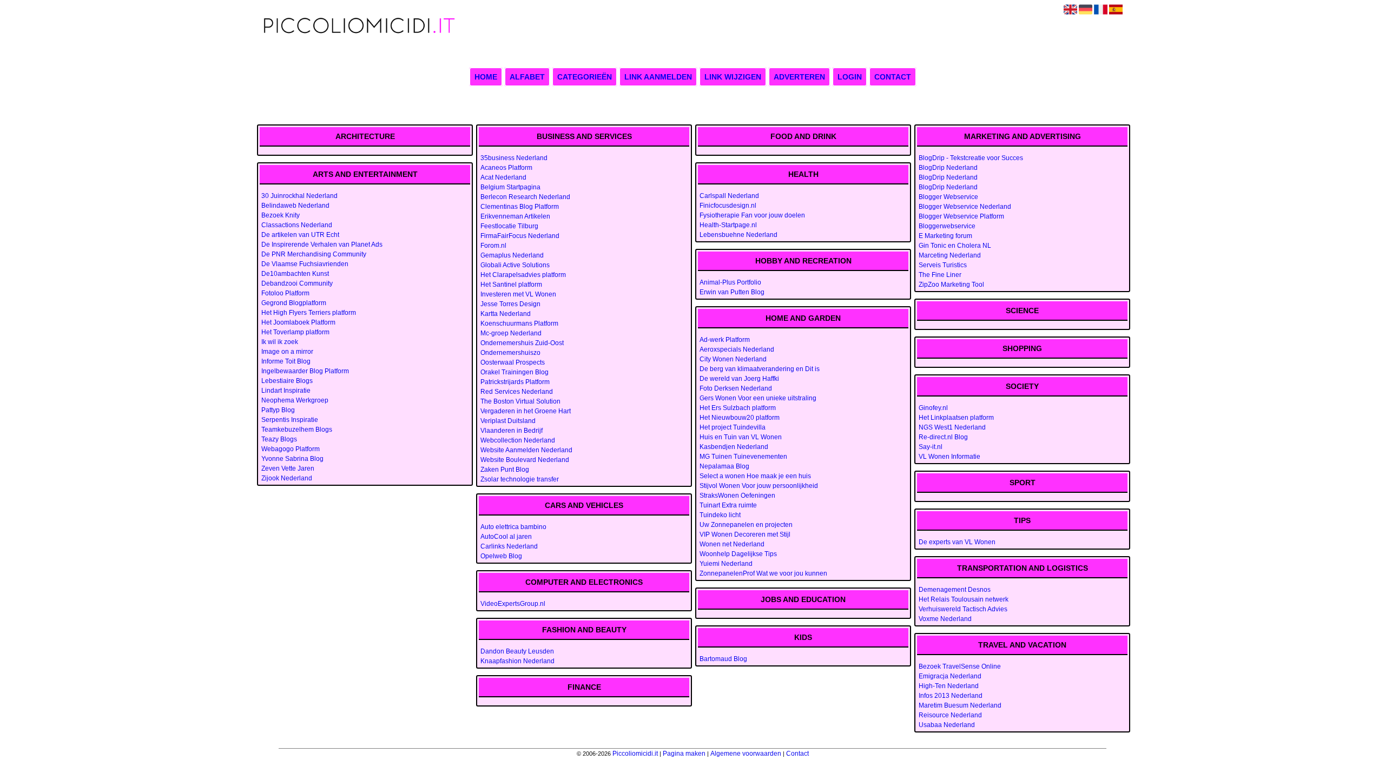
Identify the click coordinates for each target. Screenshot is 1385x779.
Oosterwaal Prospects (512, 362)
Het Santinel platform (511, 284)
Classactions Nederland (296, 225)
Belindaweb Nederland (295, 205)
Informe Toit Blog (286, 361)
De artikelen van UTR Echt (300, 235)
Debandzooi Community (297, 283)
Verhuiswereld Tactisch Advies (963, 609)
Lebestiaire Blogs (287, 381)
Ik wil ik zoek (279, 342)
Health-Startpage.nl (728, 225)
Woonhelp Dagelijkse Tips (738, 554)
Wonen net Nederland (732, 544)
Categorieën (584, 76)
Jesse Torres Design (510, 304)
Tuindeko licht (720, 515)
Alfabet (527, 76)
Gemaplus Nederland (512, 255)
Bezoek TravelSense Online (960, 666)
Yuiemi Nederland (726, 563)
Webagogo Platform (290, 449)
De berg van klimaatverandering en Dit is (760, 369)
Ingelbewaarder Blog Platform (305, 371)
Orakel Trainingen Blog (514, 372)
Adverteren (799, 76)
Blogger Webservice (948, 197)
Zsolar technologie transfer (519, 479)
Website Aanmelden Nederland (526, 450)
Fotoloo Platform (285, 293)
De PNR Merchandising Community (313, 254)
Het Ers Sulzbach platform (738, 408)
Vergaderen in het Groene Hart (525, 411)
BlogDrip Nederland (948, 167)
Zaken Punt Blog (504, 469)
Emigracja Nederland (950, 676)
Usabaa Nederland (947, 725)
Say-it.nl (930, 447)
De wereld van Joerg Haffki (739, 378)
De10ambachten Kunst (295, 274)
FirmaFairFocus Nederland (519, 236)
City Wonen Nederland (733, 359)
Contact (892, 76)
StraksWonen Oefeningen (737, 495)
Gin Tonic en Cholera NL (955, 245)
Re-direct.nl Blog (943, 437)
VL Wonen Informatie (949, 456)
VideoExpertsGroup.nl (512, 604)
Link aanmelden (658, 76)
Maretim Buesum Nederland (960, 705)
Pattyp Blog (278, 410)
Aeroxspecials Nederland (737, 349)
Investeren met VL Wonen (518, 294)
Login (849, 76)
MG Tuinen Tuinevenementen (743, 456)
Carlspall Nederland (729, 196)
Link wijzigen (732, 76)
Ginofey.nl (933, 408)
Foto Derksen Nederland (736, 388)
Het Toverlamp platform (295, 332)
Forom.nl (493, 245)
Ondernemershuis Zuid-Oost (522, 343)
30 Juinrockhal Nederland (299, 196)
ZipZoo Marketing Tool (951, 284)
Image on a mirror (287, 351)
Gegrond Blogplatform (293, 303)
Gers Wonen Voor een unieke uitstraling (758, 398)
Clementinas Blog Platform (519, 206)
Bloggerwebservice (947, 226)
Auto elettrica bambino (513, 527)
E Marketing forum (945, 236)
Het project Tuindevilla (733, 427)
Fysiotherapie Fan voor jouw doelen (752, 215)
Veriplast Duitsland (508, 421)
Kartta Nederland (505, 314)
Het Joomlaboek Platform (298, 322)
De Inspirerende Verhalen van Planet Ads (321, 244)
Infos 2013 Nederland (950, 695)
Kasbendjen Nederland (734, 447)
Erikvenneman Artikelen (515, 216)
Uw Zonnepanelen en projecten (746, 525)
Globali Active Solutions (515, 265)
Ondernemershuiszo (510, 353)
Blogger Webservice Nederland (965, 206)
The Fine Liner (940, 275)
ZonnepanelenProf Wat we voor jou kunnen (763, 573)
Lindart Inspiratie (286, 390)
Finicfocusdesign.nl (728, 205)
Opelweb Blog (501, 556)
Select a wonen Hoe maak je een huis (755, 476)
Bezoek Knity (280, 215)
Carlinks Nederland (509, 546)
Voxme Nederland (945, 619)
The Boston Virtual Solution (520, 401)
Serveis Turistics (943, 265)
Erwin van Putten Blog (732, 292)
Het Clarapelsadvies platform (523, 275)
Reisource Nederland (950, 715)
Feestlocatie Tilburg (509, 226)
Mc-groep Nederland (511, 333)
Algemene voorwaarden (745, 753)
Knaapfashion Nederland (517, 661)
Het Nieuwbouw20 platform (740, 417)
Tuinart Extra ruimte (728, 505)
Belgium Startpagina (510, 187)
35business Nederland (514, 158)
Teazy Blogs (279, 439)
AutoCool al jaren (506, 536)
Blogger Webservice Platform (961, 216)
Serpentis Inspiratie (289, 420)
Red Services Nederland (516, 391)
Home (485, 76)
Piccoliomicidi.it (635, 753)
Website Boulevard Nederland (524, 460)
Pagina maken (684, 753)
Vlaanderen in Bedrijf (511, 430)
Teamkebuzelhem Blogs (296, 429)
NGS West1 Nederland (952, 427)
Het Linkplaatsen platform (956, 417)
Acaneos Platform (506, 167)
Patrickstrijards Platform (515, 382)
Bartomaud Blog (723, 659)
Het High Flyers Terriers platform (308, 312)
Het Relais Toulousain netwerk (963, 599)
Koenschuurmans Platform (519, 323)
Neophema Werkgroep (294, 400)
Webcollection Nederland (517, 440)
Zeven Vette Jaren (287, 468)
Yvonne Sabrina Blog (292, 459)
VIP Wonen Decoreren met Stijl (745, 534)
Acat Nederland (503, 177)
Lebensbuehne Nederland (738, 235)
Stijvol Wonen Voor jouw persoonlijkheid (759, 486)
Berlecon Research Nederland (525, 197)
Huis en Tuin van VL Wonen (741, 437)
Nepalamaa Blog (724, 466)
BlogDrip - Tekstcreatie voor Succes (971, 158)
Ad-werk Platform (725, 340)
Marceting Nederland (950, 255)
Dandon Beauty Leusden (517, 651)
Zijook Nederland (286, 478)
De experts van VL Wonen (957, 542)
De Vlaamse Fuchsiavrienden (304, 264)
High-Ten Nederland (949, 686)
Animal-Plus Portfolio (730, 282)
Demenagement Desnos (955, 589)
